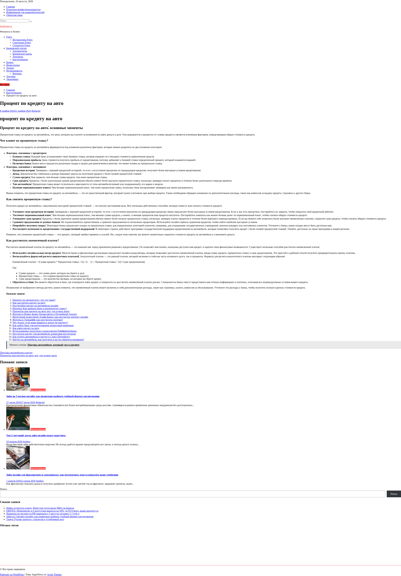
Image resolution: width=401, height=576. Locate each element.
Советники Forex (22, 42)
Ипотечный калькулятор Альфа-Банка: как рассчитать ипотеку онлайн (50, 317)
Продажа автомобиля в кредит (16, 352)
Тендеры (11, 76)
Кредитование (20, 59)
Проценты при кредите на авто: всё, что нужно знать (41, 311)
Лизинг (10, 68)
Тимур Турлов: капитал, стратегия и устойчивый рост (35, 519)
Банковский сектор (16, 48)
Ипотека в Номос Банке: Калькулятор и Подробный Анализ (45, 314)
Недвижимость (14, 70)
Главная (10, 6)
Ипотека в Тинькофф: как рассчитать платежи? (38, 319)
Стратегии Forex (21, 45)
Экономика (12, 79)
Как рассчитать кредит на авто (29, 302)
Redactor (35, 111)
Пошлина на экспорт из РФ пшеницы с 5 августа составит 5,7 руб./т (42, 513)
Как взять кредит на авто (26, 328)
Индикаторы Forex (23, 39)
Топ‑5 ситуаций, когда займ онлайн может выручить (36, 435)
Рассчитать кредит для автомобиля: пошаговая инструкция (44, 334)
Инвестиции (13, 65)
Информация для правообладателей (25, 12)
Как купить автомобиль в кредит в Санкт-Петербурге (41, 336)
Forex (9, 37)
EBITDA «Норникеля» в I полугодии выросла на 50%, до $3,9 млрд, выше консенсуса (52, 511)
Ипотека (17, 73)
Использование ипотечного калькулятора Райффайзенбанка (45, 331)
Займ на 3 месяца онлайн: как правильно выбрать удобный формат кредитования (52, 396)
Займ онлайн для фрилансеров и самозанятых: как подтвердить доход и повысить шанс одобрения (62, 474)
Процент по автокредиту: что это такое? (34, 300)
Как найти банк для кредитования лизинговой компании (43, 325)
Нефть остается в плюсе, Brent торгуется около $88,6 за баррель (40, 508)
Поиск (3, 489)
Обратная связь (14, 15)
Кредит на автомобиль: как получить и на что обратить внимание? (48, 339)
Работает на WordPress (12, 574)
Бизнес (10, 62)
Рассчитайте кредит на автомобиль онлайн (35, 305)
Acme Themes (54, 574)
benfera (26, 441)
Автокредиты (20, 51)
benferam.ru (6, 26)
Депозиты (18, 56)
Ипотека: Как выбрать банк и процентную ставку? (40, 308)
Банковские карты (22, 54)
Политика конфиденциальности (23, 9)
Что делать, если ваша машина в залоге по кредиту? (40, 322)
